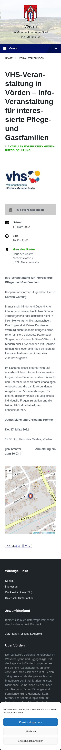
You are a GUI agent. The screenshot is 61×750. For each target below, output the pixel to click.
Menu (12, 48)
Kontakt (9, 580)
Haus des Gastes (24, 249)
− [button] (10, 476)
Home (9, 58)
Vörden (30, 26)
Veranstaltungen (31, 58)
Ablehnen (30, 731)
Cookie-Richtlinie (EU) (18, 592)
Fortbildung (33, 146)
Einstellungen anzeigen (30, 740)
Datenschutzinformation (19, 598)
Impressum (11, 586)
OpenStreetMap (48, 532)
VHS (27, 546)
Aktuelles (15, 146)
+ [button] (10, 471)
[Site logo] (30, 20)
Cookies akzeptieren (30, 722)
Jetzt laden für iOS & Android (23, 633)
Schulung (23, 150)
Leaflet (36, 532)
